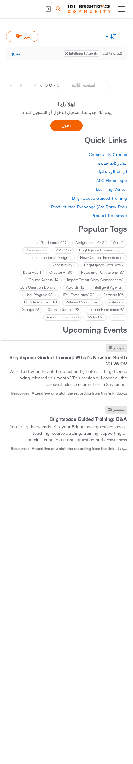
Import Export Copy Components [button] (95, 280)
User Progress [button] (39, 295)
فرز (27, 36)
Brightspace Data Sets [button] (104, 265)
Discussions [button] (36, 250)
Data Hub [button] (32, 273)
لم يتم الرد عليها (113, 172)
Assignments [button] (89, 243)
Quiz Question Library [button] (39, 288)
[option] (116, 348)
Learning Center (111, 189)
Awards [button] (75, 288)
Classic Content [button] (63, 310)
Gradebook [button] (54, 243)
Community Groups (108, 154)
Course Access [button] (43, 280)
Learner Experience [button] (106, 310)
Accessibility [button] (63, 265)
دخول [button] (66, 125)
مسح (15, 53)
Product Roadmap (109, 215)
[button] (57, 8)
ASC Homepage (111, 180)
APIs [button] (63, 250)
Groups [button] (30, 310)
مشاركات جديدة (112, 163)
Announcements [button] (62, 317)
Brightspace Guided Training (99, 198)
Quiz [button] (118, 243)
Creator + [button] (60, 273)
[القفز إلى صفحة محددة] (11, 85)
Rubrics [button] (116, 302)
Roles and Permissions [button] (102, 273)
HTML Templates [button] (78, 295)
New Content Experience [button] (102, 258)
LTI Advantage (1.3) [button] (40, 302)
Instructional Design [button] (53, 258)
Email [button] (118, 317)
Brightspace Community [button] (101, 250)
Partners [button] (113, 295)
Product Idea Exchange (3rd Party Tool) (89, 207)
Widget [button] (95, 317)
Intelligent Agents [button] (108, 288)
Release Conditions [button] (83, 302)
